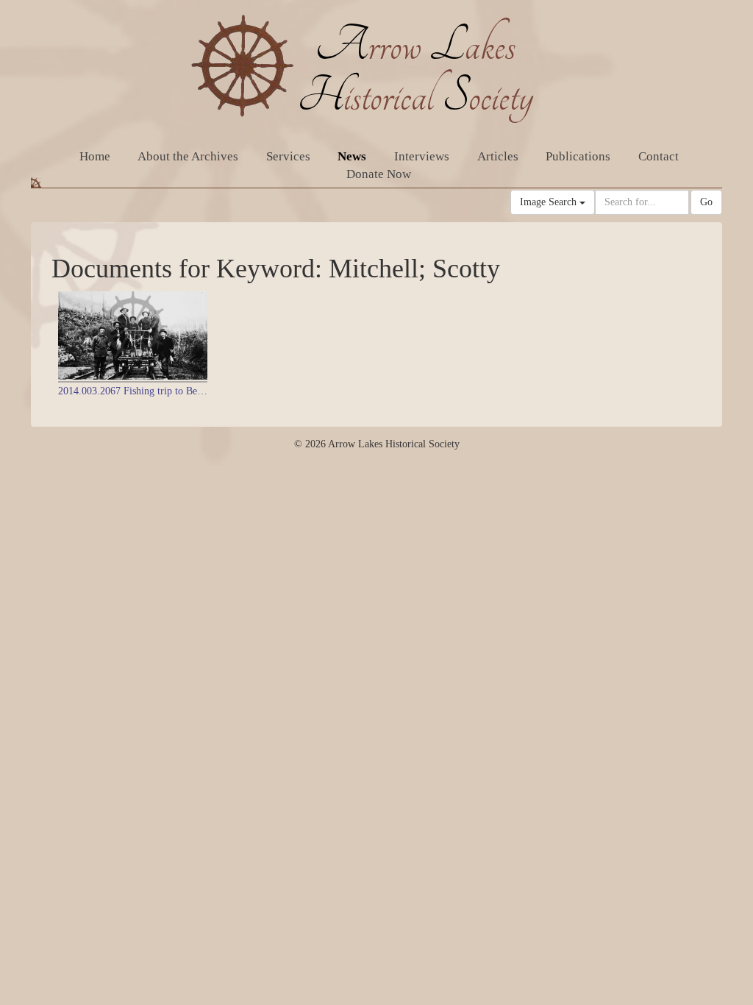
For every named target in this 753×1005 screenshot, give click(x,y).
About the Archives (188, 156)
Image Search (549, 201)
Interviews (421, 156)
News (352, 156)
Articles (497, 156)
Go (706, 201)
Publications (578, 156)
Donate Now (378, 174)
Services (288, 156)
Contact (658, 156)
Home (94, 156)
